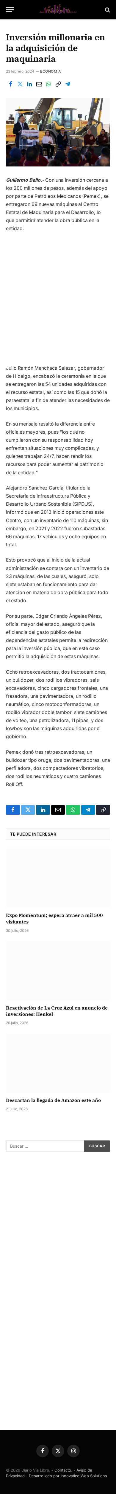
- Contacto (61, 1470)
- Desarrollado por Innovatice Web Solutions (66, 1475)
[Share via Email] (39, 84)
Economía (50, 71)
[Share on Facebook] (10, 84)
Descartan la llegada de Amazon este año (53, 1100)
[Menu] (10, 9)
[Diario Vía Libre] (58, 9)
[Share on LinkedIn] (29, 84)
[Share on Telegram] (67, 84)
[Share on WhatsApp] (48, 84)
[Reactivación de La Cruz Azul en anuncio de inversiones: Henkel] (58, 970)
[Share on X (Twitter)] (19, 84)
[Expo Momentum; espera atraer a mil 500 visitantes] (58, 877)
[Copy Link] (58, 84)
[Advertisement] (58, 301)
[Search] (107, 9)
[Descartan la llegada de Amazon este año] (58, 1062)
